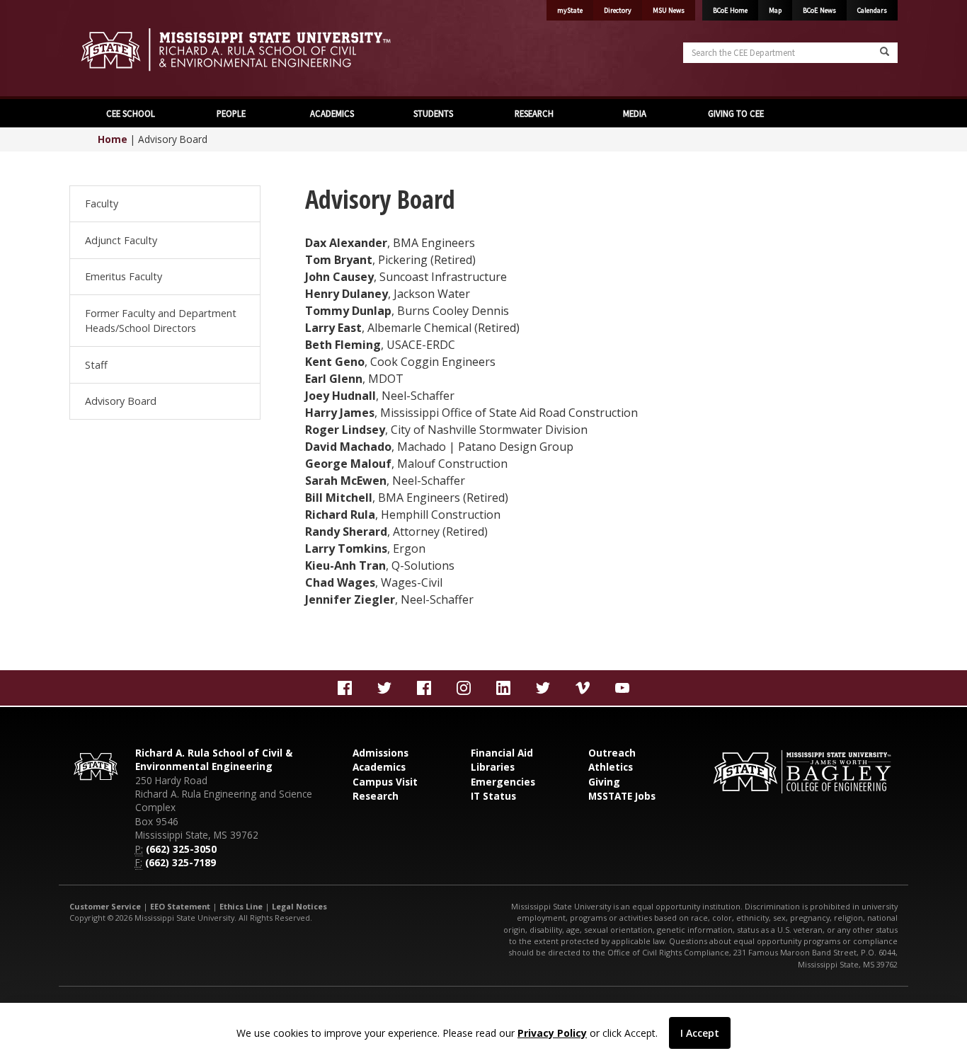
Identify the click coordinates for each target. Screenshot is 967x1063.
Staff (96, 365)
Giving (604, 781)
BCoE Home (730, 10)
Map (775, 10)
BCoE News (819, 10)
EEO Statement (180, 906)
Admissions (380, 752)
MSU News (669, 10)
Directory (617, 10)
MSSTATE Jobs (622, 796)
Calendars (872, 10)
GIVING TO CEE (736, 113)
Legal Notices (299, 906)
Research (376, 796)
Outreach (612, 752)
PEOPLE (231, 113)
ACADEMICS (332, 113)
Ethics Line (241, 906)
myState (570, 10)
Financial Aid (502, 752)
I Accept (699, 1033)
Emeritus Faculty (123, 276)
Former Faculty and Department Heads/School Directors (160, 320)
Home (112, 139)
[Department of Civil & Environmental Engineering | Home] (271, 49)
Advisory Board (120, 401)
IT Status (493, 796)
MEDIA (634, 113)
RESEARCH (534, 113)
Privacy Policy (552, 1033)
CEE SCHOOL (130, 113)
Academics (379, 767)
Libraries (493, 767)
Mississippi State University (104, 49)
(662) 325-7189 (180, 862)
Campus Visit (385, 781)
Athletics (610, 767)
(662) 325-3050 (181, 849)
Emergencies (503, 781)
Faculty (101, 203)
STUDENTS (433, 113)
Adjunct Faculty (121, 240)
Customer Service (105, 906)
